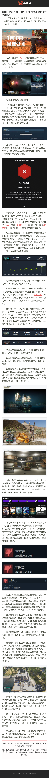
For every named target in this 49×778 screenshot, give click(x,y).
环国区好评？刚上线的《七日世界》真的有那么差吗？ (24, 13)
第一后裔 (38, 294)
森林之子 (21, 224)
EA (7, 224)
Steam (23, 58)
